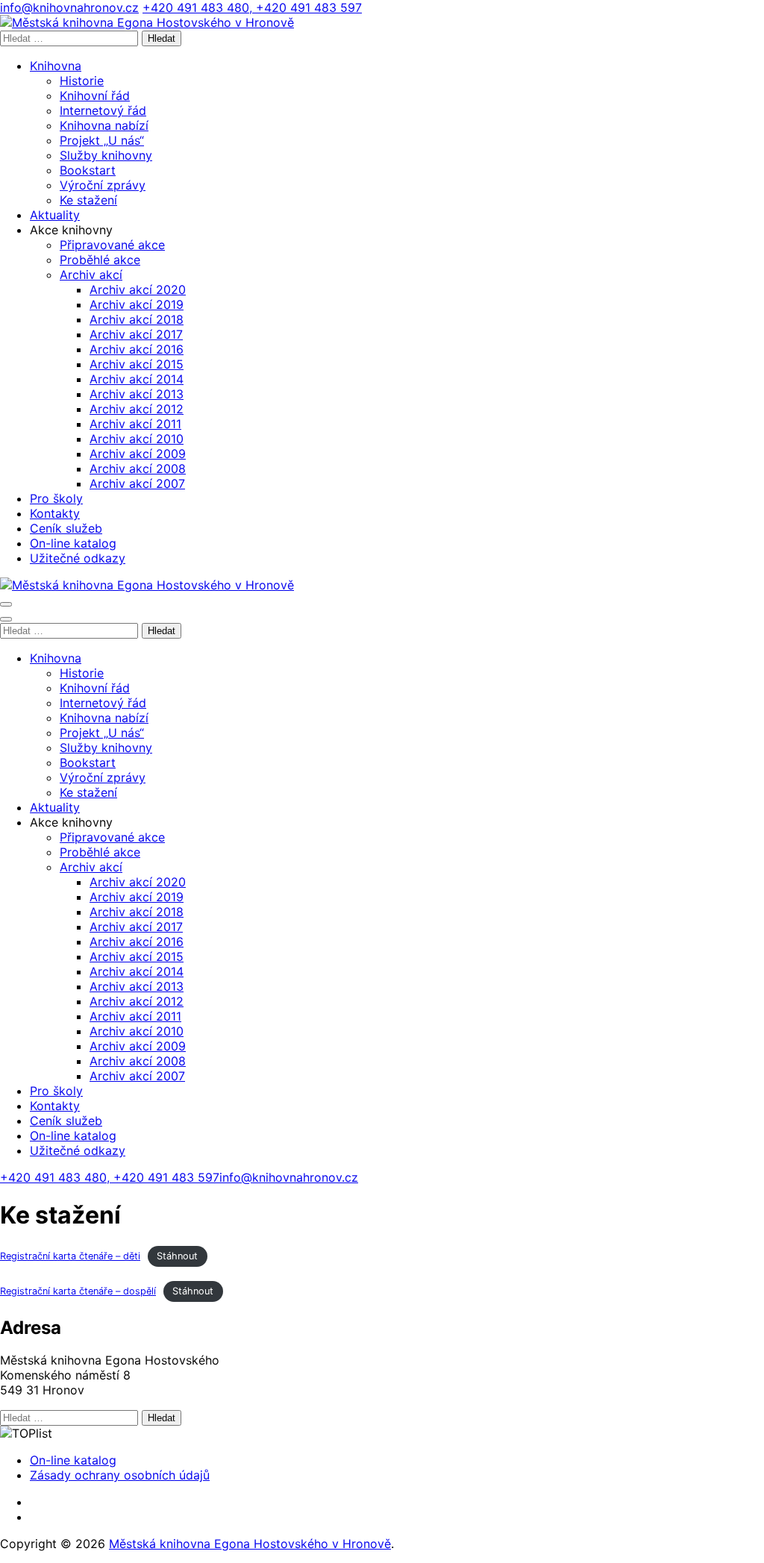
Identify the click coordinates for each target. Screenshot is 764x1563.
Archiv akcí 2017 (136, 334)
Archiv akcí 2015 (137, 364)
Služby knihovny (106, 155)
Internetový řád (103, 110)
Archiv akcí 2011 (135, 423)
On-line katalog (73, 543)
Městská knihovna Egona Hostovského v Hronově (250, 1543)
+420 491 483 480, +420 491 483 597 (252, 7)
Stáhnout (177, 1256)
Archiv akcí (91, 274)
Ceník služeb (66, 528)
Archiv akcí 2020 (138, 289)
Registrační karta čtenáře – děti (70, 1256)
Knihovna (55, 65)
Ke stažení (88, 199)
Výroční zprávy (102, 185)
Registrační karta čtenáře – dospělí (78, 1291)
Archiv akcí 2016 (137, 349)
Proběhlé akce (100, 259)
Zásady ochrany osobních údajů (120, 1475)
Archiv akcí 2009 (138, 453)
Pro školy (56, 498)
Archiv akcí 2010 (137, 438)
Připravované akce (112, 244)
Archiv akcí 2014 (137, 379)
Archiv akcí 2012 (137, 408)
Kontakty (55, 513)
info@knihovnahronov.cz (69, 7)
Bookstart (88, 170)
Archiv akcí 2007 (137, 483)
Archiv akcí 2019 (137, 304)
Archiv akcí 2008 (138, 468)
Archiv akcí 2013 (137, 393)
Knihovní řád (95, 95)
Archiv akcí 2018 (137, 319)
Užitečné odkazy (77, 558)
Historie (82, 80)
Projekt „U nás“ (102, 140)
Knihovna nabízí (104, 125)
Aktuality (55, 214)
